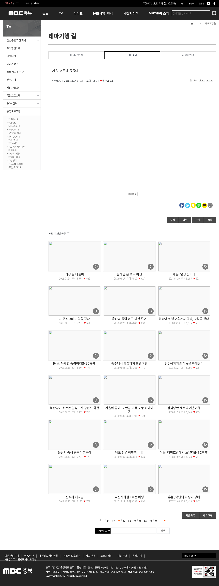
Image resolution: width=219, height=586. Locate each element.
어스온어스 (13, 139)
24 (124, 521)
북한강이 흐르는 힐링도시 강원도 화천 (74, 408)
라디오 (78, 13)
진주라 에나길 (75, 497)
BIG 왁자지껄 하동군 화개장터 (184, 363)
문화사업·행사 (103, 13)
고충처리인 (106, 556)
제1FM (26, 3)
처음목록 (190, 515)
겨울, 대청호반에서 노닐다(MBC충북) (184, 452)
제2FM (36, 3)
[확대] (207, 80)
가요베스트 (13, 119)
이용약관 (29, 556)
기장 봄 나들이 (74, 274)
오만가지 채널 (14, 132)
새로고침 (207, 515)
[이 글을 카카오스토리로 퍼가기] (193, 205)
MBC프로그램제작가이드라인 (21, 559)
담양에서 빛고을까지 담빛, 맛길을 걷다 (184, 318)
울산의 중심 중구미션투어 (74, 452)
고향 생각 (12, 160)
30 (156, 521)
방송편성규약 (12, 556)
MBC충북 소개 (159, 13)
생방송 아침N (14, 153)
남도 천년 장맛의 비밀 (129, 452)
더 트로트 (12, 149)
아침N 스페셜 (14, 156)
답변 (185, 220)
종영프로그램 (14, 111)
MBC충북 (20, 15)
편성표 (191, 3)
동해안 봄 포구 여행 (129, 274)
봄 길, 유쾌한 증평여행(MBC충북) (74, 363)
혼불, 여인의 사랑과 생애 (184, 497)
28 (145, 521)
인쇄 (195, 80)
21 (108, 521)
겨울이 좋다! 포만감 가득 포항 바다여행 (129, 410)
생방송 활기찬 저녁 (16, 40)
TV (17, 3)
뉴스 (45, 13)
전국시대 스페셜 (15, 163)
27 (140, 521)
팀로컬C (12, 122)
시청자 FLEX (13, 87)
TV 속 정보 (12, 103)
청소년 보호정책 (72, 556)
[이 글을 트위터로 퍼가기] (187, 205)
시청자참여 (131, 13)
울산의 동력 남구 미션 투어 (129, 318)
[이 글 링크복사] (210, 205)
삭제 (197, 220)
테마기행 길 (13, 64)
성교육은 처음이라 (16, 146)
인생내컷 (11, 56)
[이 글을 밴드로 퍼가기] (198, 205)
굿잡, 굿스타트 (14, 167)
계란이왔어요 (14, 125)
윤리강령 (137, 556)
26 (135, 521)
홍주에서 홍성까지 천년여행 (129, 363)
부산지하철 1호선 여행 (129, 497)
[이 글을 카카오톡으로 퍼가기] (204, 205)
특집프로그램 (14, 95)
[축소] (211, 80)
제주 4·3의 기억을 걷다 (74, 318)
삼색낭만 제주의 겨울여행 (184, 408)
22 (113, 521)
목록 (210, 220)
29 (151, 521)
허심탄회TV (13, 129)
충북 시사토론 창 (15, 72)
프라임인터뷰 (14, 48)
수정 (172, 220)
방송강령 (122, 556)
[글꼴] (202, 80)
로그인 (181, 3)
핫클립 (201, 3)
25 (129, 521)
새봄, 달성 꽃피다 (184, 274)
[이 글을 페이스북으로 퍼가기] (181, 205)
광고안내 (90, 556)
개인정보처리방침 (48, 556)
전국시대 (11, 80)
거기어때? (12, 143)
